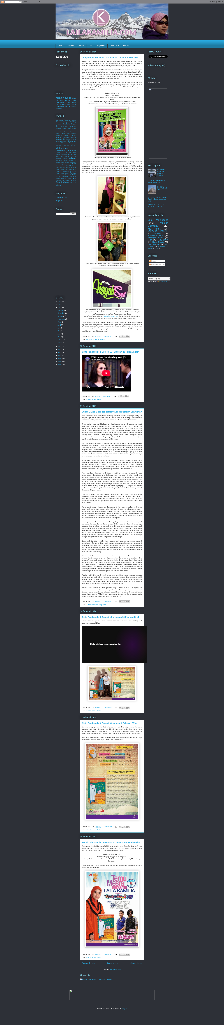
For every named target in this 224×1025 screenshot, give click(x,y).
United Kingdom (61, 182)
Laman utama (113, 963)
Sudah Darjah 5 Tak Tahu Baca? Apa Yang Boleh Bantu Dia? (112, 412)
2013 (60, 346)
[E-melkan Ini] (120, 336)
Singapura (73, 176)
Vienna (66, 184)
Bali (57, 122)
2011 (60, 352)
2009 (60, 358)
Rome (74, 175)
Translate (164, 281)
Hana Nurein (158, 242)
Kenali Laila (70, 46)
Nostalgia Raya (155, 238)
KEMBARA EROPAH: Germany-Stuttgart (161, 172)
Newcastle (68, 166)
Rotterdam (58, 176)
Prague (58, 173)
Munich (74, 164)
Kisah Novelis (100, 339)
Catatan (153, 261)
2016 (60, 302)
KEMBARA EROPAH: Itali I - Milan (162, 188)
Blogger (124, 1009)
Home (60, 46)
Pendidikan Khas (92, 605)
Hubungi (126, 46)
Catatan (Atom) (115, 969)
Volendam (73, 184)
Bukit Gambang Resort (69, 130)
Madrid (65, 158)
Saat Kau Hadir (65, 104)
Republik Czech (66, 175)
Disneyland (59, 135)
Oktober (60, 316)
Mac (59, 337)
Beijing (68, 124)
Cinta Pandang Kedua (93, 399)
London (70, 154)
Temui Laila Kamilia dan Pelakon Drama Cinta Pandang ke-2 (112, 842)
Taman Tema (71, 178)
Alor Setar (59, 120)
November (61, 313)
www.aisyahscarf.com (111, 316)
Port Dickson (72, 171)
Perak (74, 169)
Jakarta (58, 143)
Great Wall (73, 139)
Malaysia (72, 158)
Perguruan (102, 605)
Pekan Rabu (68, 169)
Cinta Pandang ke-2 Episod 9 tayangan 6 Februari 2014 (109, 723)
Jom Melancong (66, 146)
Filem (150, 240)
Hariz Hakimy (154, 244)
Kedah (58, 152)
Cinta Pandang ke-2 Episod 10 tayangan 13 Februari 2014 (110, 617)
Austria (74, 120)
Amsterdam (67, 120)
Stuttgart (63, 178)
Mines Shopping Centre (63, 164)
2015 (60, 305)
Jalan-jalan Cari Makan (68, 143)
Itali (75, 141)
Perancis (58, 171)
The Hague (73, 180)
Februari (60, 340)
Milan (74, 162)
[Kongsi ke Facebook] (127, 336)
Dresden (66, 135)
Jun (59, 328)
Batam (64, 124)
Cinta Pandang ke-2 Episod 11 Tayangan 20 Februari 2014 (110, 352)
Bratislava (58, 128)
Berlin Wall (72, 126)
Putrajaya (73, 173)
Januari (60, 343)
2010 (60, 355)
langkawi (58, 185)
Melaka (65, 160)
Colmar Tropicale (71, 133)
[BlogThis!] (122, 336)
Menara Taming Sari (61, 162)
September (61, 319)
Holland (58, 141)
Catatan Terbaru (88, 963)
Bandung (73, 122)
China (63, 133)
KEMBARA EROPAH (66, 151)
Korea (70, 153)
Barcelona (58, 124)
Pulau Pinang (65, 173)
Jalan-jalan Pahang (62, 145)
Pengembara (101, 46)
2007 (60, 364)
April (59, 334)
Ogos (60, 322)
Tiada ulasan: (108, 336)
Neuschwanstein (60, 166)
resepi (156, 248)
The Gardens (65, 180)
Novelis (81, 46)
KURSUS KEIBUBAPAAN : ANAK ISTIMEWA (157, 181)
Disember (61, 310)
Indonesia (70, 141)
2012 (60, 349)
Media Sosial (114, 46)
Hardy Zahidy (162, 240)
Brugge (64, 128)
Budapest (58, 130)
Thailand (58, 180)
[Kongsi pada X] (125, 336)
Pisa (67, 171)
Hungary (63, 141)
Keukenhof (64, 152)
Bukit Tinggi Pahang (62, 131)
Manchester (59, 160)
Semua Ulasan (156, 265)
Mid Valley (70, 162)
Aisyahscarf (90, 339)
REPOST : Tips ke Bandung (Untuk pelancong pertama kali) (157, 199)
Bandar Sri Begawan (64, 122)
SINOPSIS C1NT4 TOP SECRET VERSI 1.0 (156, 205)
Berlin (58, 126)
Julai (59, 325)
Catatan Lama (136, 963)
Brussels (74, 128)
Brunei (69, 128)
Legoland (64, 154)
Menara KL (72, 160)
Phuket (64, 171)
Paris (57, 169)
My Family (154, 228)
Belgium (73, 124)
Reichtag (58, 175)
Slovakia (58, 178)
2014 (60, 308)
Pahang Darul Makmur (68, 167)
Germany (66, 139)
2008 (60, 361)
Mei (59, 331)
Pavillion (62, 169)
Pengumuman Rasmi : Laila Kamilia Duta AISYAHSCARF (110, 57)
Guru (90, 46)
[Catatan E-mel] (116, 336)
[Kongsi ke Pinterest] (129, 336)
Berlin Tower (64, 126)
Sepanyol (65, 176)
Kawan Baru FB (65, 106)
